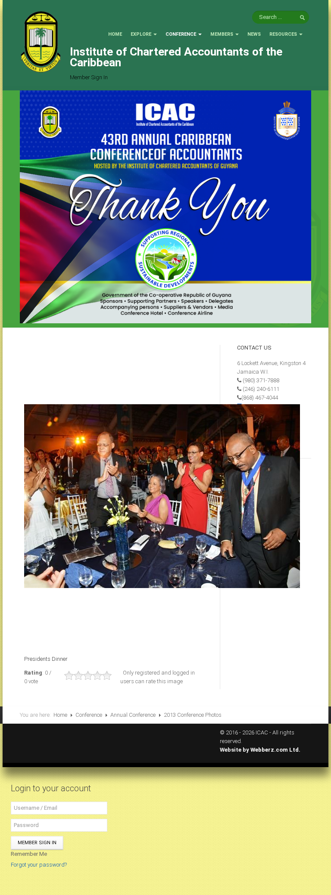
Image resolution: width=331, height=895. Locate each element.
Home (115, 34)
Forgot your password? (39, 864)
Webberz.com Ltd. (275, 749)
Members (221, 34)
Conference (181, 34)
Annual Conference (133, 715)
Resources (283, 34)
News (254, 34)
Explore (141, 34)
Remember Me (29, 854)
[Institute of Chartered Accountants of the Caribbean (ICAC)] (40, 41)
